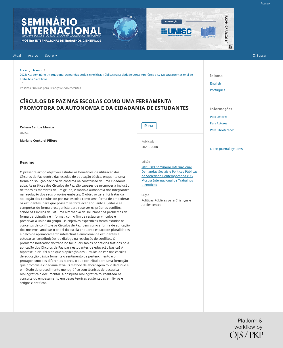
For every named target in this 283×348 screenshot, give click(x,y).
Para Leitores (218, 117)
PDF (151, 126)
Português (217, 90)
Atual (17, 55)
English (215, 83)
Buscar (261, 55)
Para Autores (218, 123)
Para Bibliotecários (222, 130)
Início (23, 70)
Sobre (50, 55)
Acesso (265, 3)
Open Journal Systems (226, 149)
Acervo (33, 55)
